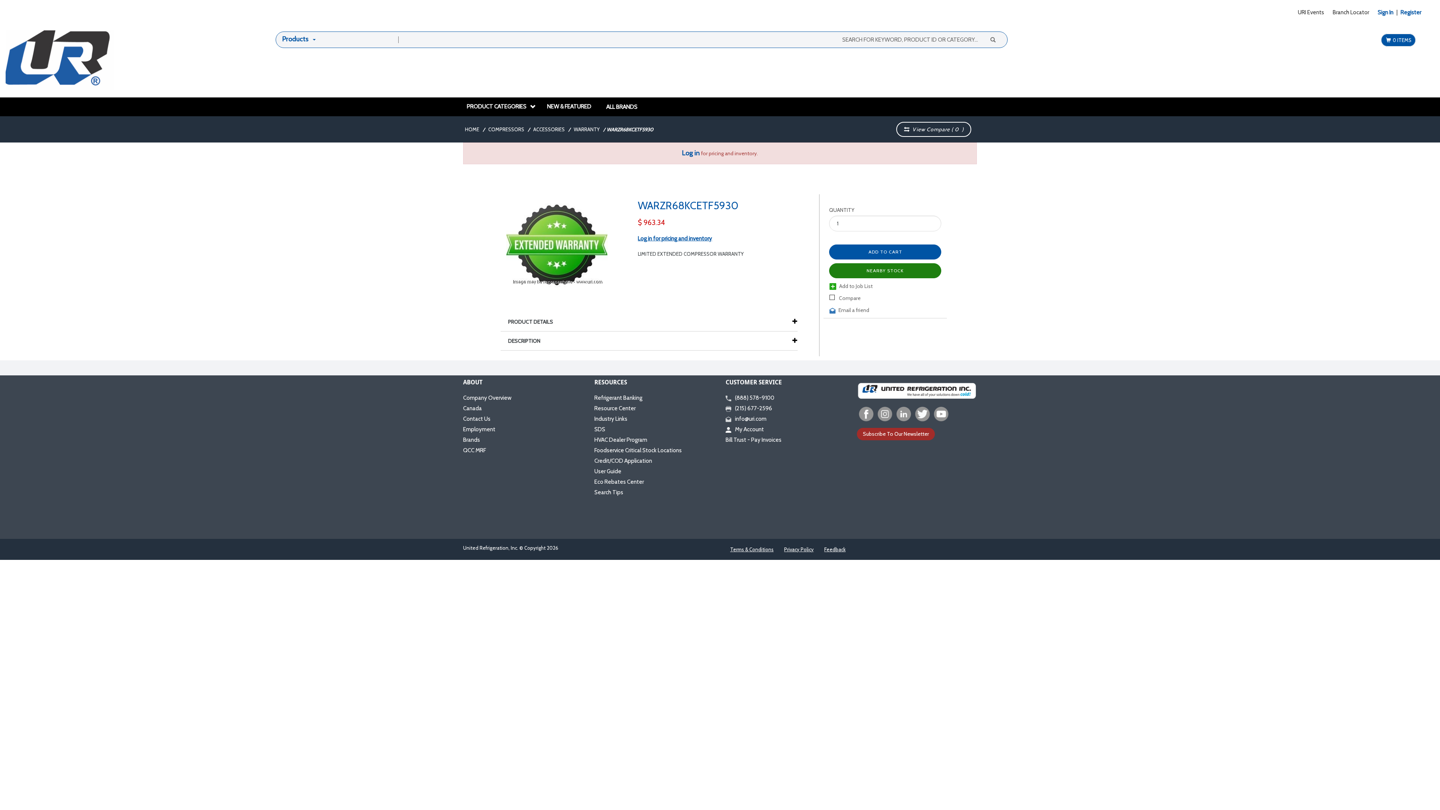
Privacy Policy (799, 549)
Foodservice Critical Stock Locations (638, 450)
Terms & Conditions (752, 549)
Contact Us (476, 419)
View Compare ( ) (936, 129)
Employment (479, 429)
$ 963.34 (651, 222)
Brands (471, 439)
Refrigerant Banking (618, 397)
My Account (749, 429)
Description (524, 341)
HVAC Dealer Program (620, 439)
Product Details (530, 321)
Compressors (506, 129)
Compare (849, 298)
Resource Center (615, 408)
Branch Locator (1351, 12)
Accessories (549, 129)
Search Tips (608, 492)
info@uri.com (750, 419)
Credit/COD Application (623, 461)
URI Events (1311, 12)
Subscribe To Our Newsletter (896, 433)
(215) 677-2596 (753, 408)
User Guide (607, 471)
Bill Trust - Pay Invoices (754, 439)
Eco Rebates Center (619, 481)
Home (472, 129)
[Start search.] (993, 39)
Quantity (841, 210)
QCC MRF (474, 450)
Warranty (587, 129)
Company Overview (487, 397)
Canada (472, 408)
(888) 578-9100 (754, 397)
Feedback (835, 549)
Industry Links (610, 419)
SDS (599, 429)
